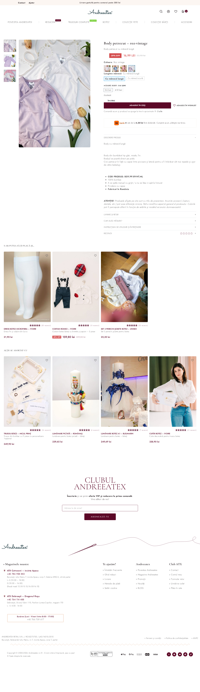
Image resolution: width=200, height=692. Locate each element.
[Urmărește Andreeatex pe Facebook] (169, 654)
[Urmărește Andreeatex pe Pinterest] (185, 654)
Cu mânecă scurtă (135, 78)
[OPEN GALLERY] (54, 93)
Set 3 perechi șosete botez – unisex (119, 329)
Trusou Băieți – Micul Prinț (17, 433)
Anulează (107, 95)
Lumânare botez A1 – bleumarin (117, 433)
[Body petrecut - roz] (123, 68)
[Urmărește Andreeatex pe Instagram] (174, 654)
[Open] (175, 11)
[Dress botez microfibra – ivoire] (27, 287)
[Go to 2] (10, 61)
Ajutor (31, 2)
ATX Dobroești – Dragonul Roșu (23, 596)
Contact (21, 2)
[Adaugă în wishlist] (46, 255)
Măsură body (110, 86)
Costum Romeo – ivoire (64, 329)
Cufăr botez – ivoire (159, 433)
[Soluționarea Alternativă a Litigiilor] (101, 654)
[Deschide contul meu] (168, 11)
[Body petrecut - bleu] (115, 68)
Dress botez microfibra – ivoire (20, 329)
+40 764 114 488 (15, 599)
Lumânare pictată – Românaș (67, 433)
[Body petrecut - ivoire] (107, 68)
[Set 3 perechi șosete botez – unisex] (124, 287)
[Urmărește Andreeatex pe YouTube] (180, 654)
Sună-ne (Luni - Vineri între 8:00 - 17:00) (35, 616)
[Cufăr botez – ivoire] (172, 391)
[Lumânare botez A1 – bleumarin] (124, 391)
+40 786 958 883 (16, 573)
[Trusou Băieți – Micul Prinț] (27, 391)
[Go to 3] (10, 76)
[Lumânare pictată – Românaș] (75, 391)
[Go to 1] (10, 46)
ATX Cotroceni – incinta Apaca (23, 570)
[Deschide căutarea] (161, 11)
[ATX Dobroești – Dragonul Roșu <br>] (4, 596)
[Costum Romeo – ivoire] (75, 287)
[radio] (108, 90)
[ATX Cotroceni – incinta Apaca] (4, 570)
